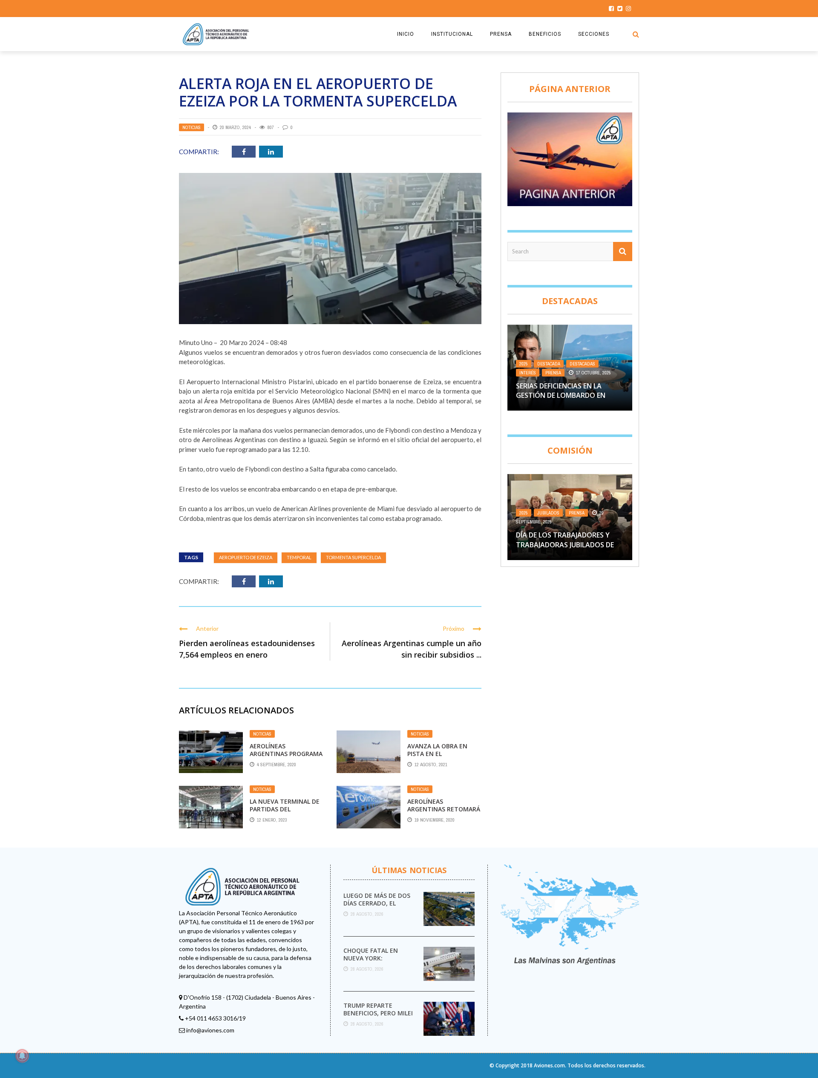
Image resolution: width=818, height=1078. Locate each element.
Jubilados (548, 513)
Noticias (191, 127)
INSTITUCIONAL (452, 34)
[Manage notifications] (22, 1056)
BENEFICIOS (545, 34)
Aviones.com (549, 1065)
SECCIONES (593, 34)
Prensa (553, 373)
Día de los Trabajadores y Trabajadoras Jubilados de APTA (565, 544)
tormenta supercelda (353, 557)
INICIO (405, 34)
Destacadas (582, 364)
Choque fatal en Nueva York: (370, 954)
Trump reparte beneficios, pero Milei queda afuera (378, 1013)
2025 (523, 364)
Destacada (548, 364)
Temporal (299, 557)
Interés (527, 373)
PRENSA (501, 34)
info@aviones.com (210, 1030)
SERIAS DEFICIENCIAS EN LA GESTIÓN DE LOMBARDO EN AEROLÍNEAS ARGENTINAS (560, 395)
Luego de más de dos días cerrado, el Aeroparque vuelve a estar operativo (377, 907)
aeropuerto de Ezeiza (245, 557)
